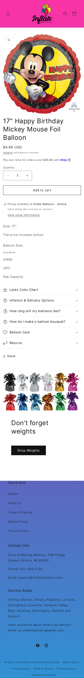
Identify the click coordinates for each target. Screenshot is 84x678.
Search (13, 493)
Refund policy (71, 662)
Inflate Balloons (24, 662)
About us (14, 503)
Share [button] (11, 356)
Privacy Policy (18, 530)
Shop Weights (28, 450)
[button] (8, 13)
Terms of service (43, 668)
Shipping (7, 152)
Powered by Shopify (47, 662)
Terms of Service (20, 512)
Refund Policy (18, 521)
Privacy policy (20, 668)
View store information (24, 215)
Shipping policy (66, 668)
